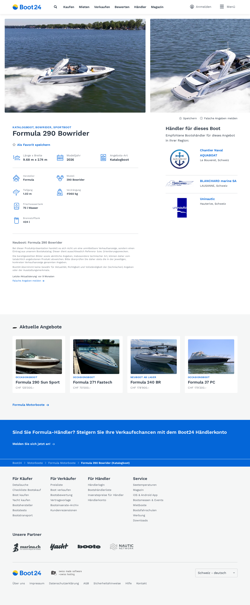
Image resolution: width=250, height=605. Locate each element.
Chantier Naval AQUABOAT (211, 152)
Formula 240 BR (145, 382)
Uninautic (207, 199)
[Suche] (56, 7)
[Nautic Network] (121, 546)
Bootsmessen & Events (148, 500)
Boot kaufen (20, 495)
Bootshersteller (22, 505)
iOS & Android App (145, 495)
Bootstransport (22, 515)
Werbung (139, 515)
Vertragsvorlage (60, 500)
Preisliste (56, 484)
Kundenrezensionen (63, 510)
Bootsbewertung (61, 495)
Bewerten (122, 7)
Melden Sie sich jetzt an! (31, 444)
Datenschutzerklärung (64, 583)
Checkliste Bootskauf (26, 489)
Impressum (36, 583)
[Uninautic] (180, 208)
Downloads (140, 520)
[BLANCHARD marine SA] (180, 183)
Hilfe (128, 583)
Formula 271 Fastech (92, 382)
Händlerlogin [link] (96, 484)
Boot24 (17, 462)
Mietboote (139, 505)
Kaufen (68, 7)
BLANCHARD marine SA (218, 181)
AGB (86, 583)
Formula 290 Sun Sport (38, 382)
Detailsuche (20, 484)
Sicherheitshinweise (107, 583)
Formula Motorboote (28, 405)
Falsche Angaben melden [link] (221, 118)
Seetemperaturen (145, 484)
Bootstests (19, 510)
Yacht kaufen (21, 500)
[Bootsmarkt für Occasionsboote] (26, 7)
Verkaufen (102, 7)
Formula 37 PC (201, 382)
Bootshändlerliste (99, 489)
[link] (38, 364)
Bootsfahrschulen (145, 510)
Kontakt (141, 583)
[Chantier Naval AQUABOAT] (179, 159)
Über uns (18, 583)
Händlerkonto (97, 500)
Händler (140, 7)
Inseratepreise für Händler (106, 495)
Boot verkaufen (60, 489)
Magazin (157, 7)
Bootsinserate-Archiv (64, 505)
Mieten (84, 7)
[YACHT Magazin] (59, 546)
